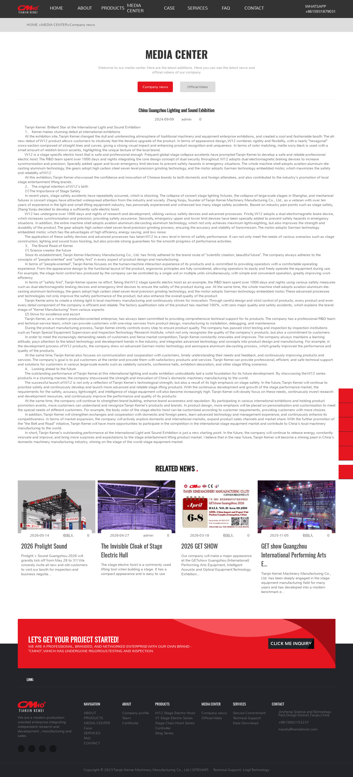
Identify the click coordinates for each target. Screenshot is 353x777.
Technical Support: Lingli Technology (241, 770)
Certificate (130, 723)
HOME (56, 8)
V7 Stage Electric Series (174, 718)
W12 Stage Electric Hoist (175, 713)
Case (169, 8)
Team (126, 718)
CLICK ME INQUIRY (291, 643)
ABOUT (85, 8)
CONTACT (254, 8)
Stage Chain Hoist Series (175, 723)
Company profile (135, 713)
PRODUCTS (112, 8)
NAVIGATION (92, 703)
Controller (163, 728)
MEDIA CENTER (135, 8)
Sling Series (164, 733)
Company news (82, 25)
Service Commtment (249, 713)
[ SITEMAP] (199, 770)
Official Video (197, 87)
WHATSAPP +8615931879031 (320, 9)
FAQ (226, 8)
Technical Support (247, 718)
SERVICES (198, 8)
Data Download (245, 723)
